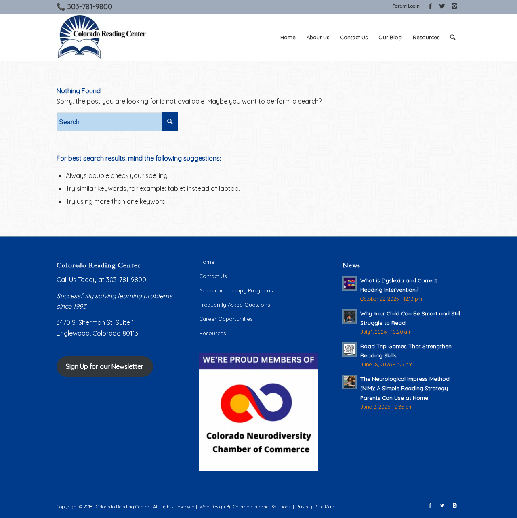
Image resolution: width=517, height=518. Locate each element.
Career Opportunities (225, 318)
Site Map (325, 507)
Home (206, 262)
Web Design (212, 507)
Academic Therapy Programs (236, 290)
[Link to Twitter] (442, 6)
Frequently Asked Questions (234, 304)
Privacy (304, 507)
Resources (212, 333)
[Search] (452, 37)
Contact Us (213, 276)
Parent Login (406, 6)
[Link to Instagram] (454, 6)
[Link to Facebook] (430, 6)
